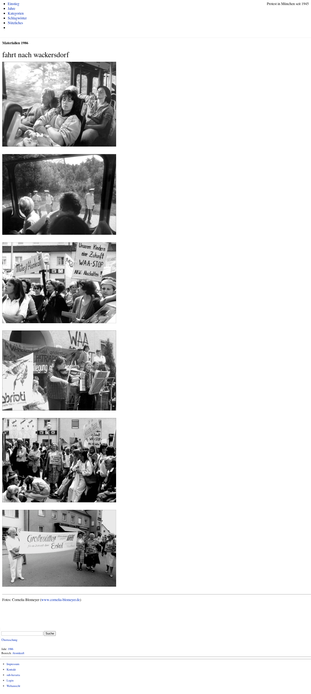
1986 (10, 649)
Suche (50, 633)
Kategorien (16, 13)
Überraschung (9, 640)
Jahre (11, 8)
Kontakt (11, 669)
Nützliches (15, 22)
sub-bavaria (13, 675)
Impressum (13, 664)
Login (10, 680)
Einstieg (13, 3)
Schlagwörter (17, 17)
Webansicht (13, 686)
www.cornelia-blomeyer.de (60, 599)
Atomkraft (18, 653)
